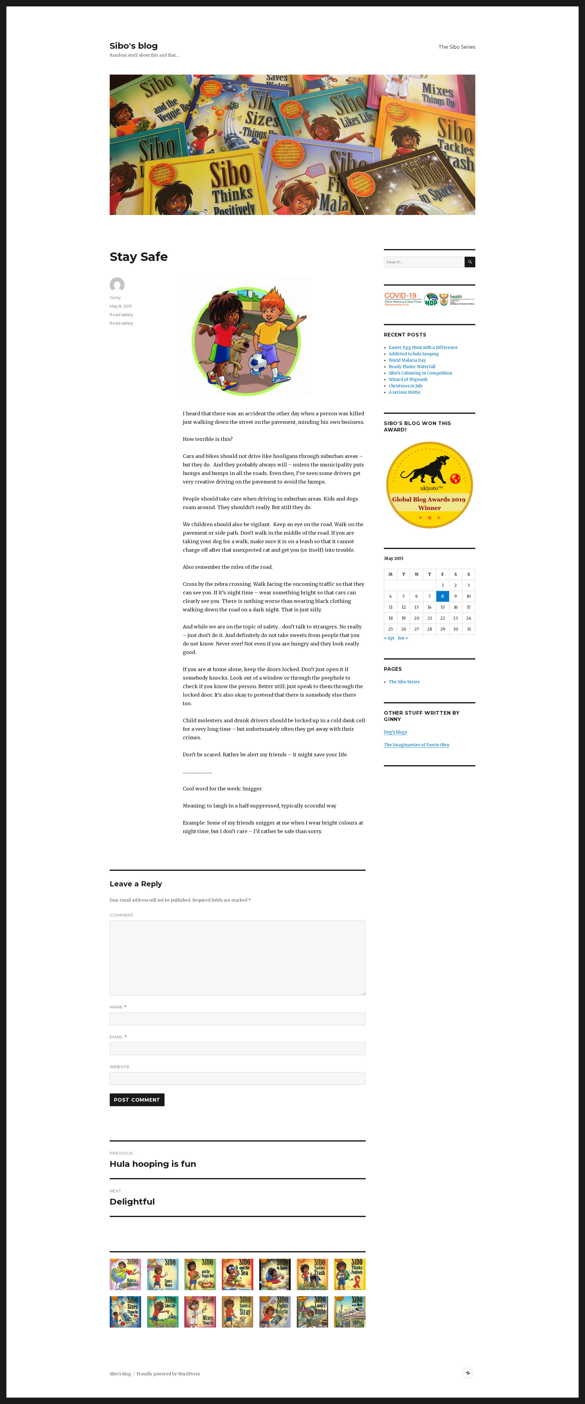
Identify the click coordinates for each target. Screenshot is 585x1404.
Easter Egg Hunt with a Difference (423, 347)
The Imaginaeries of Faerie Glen (416, 745)
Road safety (121, 314)
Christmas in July (406, 386)
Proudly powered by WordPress (168, 1374)
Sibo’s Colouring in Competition (420, 373)
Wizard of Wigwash (408, 379)
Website (120, 1066)
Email (118, 1037)
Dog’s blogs (395, 732)
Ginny (115, 297)
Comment (121, 915)
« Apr (389, 638)
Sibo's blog (134, 45)
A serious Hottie (404, 392)
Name (118, 1007)
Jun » (403, 638)
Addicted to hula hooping (414, 354)
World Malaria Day (407, 360)
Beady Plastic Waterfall (412, 366)
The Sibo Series (456, 47)
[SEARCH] (470, 262)
